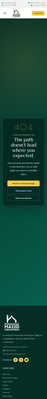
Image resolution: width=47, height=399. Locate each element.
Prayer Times (8, 381)
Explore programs (23, 198)
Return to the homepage (24, 183)
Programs (6, 389)
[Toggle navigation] (5, 13)
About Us (6, 374)
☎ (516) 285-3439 (9, 351)
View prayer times (24, 191)
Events (5, 385)
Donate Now (38, 13)
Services (6, 392)
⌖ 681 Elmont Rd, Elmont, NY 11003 (15, 347)
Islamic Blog (7, 396)
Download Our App (10, 378)
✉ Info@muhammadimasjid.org (14, 354)
